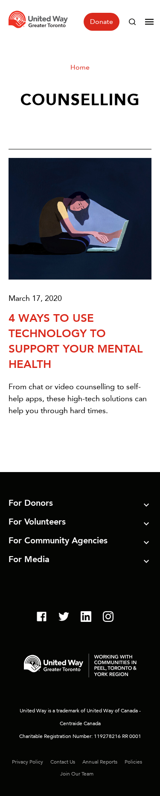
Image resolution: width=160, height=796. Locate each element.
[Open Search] (132, 21)
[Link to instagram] (108, 617)
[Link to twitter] (63, 617)
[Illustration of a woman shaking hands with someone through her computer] (80, 219)
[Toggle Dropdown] (146, 506)
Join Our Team (76, 774)
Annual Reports (99, 762)
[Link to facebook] (41, 617)
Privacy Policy (27, 762)
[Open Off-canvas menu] (149, 21)
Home (80, 67)
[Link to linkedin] (86, 617)
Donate (101, 21)
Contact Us (62, 762)
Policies (133, 762)
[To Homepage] (39, 30)
